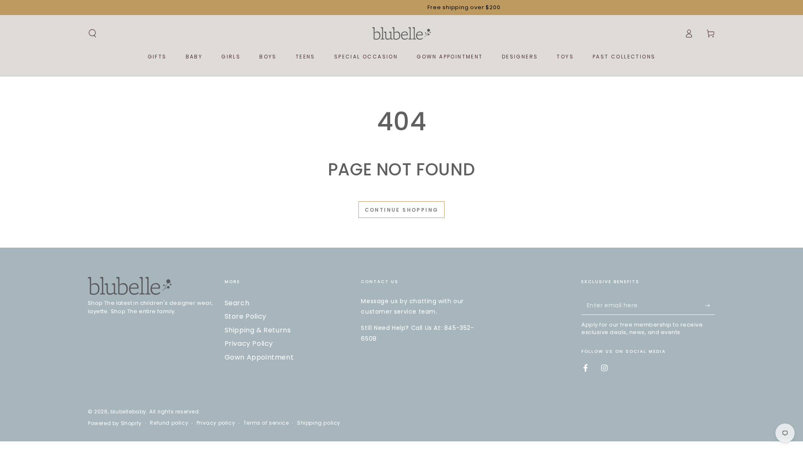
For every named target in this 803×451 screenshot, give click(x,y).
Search (237, 303)
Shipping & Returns (258, 330)
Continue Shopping (402, 209)
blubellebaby (128, 411)
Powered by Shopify (115, 423)
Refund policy (169, 423)
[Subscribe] (710, 305)
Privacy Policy (249, 343)
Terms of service (266, 423)
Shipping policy (318, 423)
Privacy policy (216, 423)
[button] (92, 33)
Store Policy (245, 316)
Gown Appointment (259, 357)
